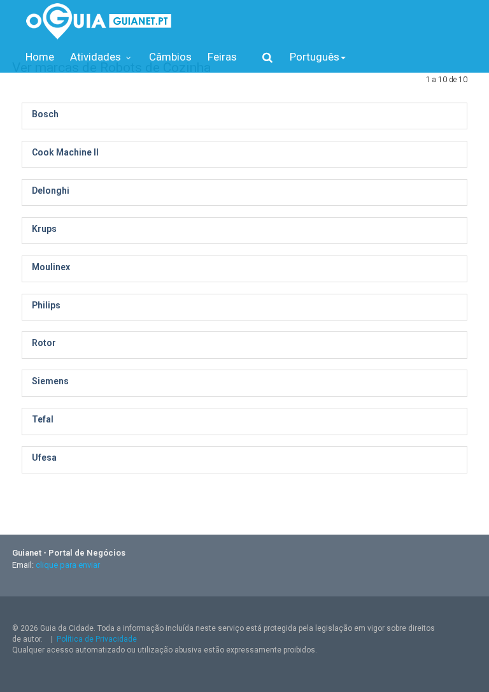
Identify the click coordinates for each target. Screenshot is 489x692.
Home (39, 56)
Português (314, 56)
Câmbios (170, 56)
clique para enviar (68, 565)
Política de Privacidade (97, 639)
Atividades (97, 56)
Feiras (222, 56)
